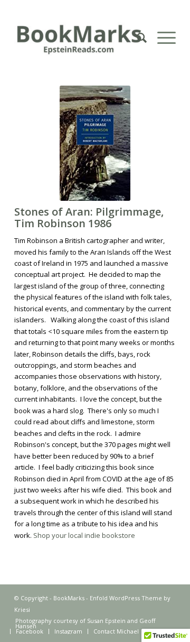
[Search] (136, 37)
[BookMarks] (79, 37)
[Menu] (161, 37)
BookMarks (68, 598)
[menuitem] (136, 37)
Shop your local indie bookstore (84, 535)
